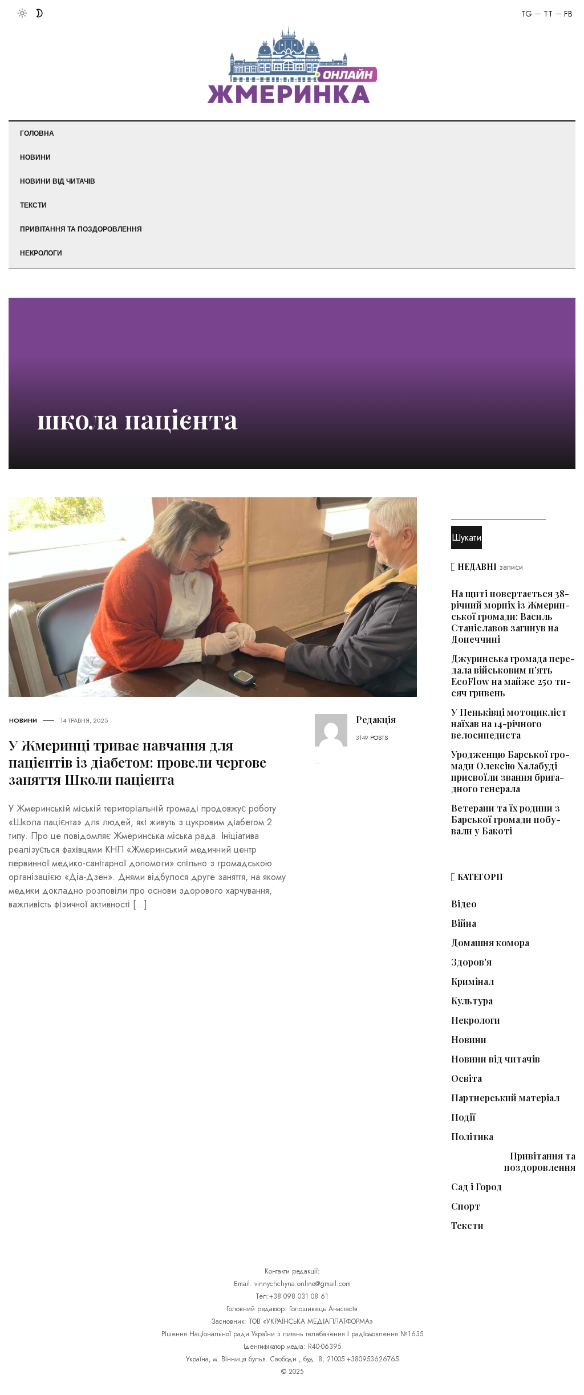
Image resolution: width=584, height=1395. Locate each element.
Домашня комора (490, 942)
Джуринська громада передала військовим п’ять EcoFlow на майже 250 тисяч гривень (513, 675)
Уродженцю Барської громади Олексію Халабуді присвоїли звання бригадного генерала (510, 771)
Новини (35, 157)
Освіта (466, 1078)
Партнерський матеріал (505, 1098)
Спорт (465, 1206)
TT (548, 13)
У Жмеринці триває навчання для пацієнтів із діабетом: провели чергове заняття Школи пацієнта (137, 762)
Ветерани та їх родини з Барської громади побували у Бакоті (506, 819)
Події (463, 1117)
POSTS (379, 737)
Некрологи (41, 253)
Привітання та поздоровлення (81, 229)
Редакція (376, 719)
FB (568, 13)
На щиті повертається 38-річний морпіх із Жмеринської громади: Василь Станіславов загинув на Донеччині (510, 616)
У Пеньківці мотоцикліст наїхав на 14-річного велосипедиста (509, 723)
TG (526, 13)
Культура (472, 1001)
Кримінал (472, 981)
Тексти (33, 205)
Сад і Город (476, 1187)
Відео (464, 904)
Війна (463, 923)
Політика (472, 1136)
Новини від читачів (57, 181)
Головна (37, 133)
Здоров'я (471, 962)
